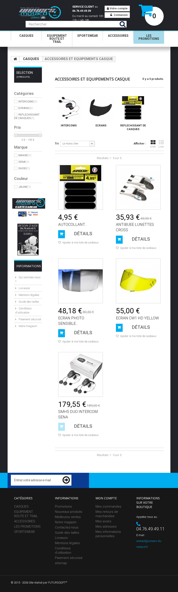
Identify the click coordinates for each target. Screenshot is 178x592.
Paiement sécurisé (29, 319)
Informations (28, 266)
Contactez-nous (66, 527)
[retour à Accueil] (15, 59)
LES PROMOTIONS (148, 37)
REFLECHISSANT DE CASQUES (27, 116)
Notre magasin (27, 326)
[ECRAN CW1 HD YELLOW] (138, 280)
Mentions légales (28, 295)
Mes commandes (108, 506)
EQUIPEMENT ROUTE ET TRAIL (57, 39)
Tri (57, 143)
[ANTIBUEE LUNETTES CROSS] (138, 187)
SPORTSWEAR (87, 35)
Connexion (120, 15)
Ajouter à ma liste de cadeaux (80, 242)
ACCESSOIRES (118, 35)
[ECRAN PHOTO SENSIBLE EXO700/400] (80, 280)
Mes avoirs (103, 521)
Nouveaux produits (68, 512)
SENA (23, 161)
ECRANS (25, 108)
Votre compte (118, 8)
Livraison (24, 288)
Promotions (63, 506)
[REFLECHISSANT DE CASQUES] (133, 108)
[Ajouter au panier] (61, 234)
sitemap (61, 563)
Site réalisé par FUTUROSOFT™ (48, 582)
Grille (153, 146)
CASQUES (26, 35)
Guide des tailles (28, 301)
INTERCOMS (27, 101)
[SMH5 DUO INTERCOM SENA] (80, 374)
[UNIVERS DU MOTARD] (37, 13)
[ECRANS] (101, 108)
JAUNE (24, 186)
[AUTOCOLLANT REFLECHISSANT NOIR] (80, 187)
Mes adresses (106, 526)
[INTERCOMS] (69, 108)
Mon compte (106, 498)
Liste (161, 146)
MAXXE (24, 155)
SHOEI (24, 168)
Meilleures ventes (68, 517)
